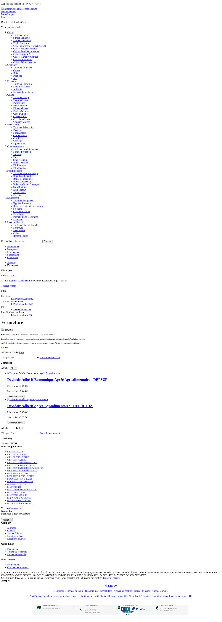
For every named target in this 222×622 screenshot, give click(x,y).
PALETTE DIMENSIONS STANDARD (22, 490)
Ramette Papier (20, 236)
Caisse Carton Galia (22, 59)
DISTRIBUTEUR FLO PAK (17, 473)
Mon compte (13, 246)
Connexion (12, 257)
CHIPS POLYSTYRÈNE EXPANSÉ (20, 465)
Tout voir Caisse (21, 35)
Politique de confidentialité (93, 596)
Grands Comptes (160, 591)
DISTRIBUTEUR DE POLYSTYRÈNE (22, 471)
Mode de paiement (55, 596)
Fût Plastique (19, 165)
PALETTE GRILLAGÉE (16, 492)
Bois (15, 73)
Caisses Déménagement (24, 62)
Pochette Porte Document (25, 217)
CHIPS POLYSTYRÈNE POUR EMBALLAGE (25, 468)
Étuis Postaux (19, 189)
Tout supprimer (8, 285)
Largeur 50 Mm (22, 315)
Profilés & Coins (21, 111)
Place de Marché (15, 222)
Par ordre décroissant (50, 357)
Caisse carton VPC (22, 54)
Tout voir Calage (21, 97)
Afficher (5, 368)
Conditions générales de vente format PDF (172, 596)
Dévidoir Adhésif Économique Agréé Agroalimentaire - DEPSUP (57, 380)
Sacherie (17, 154)
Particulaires (19, 103)
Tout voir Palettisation (23, 127)
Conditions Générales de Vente (68, 591)
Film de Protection (22, 151)
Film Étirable (19, 132)
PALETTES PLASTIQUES (17, 495)
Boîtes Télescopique (23, 179)
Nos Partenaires (37, 596)
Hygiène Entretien (22, 203)
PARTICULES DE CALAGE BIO (19, 503)
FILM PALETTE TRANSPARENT (20, 482)
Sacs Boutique (20, 187)
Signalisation (19, 143)
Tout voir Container (22, 67)
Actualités (145, 596)
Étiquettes (18, 219)
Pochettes (17, 195)
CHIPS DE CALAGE (15, 452)
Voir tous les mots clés (11, 508)
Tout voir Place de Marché (26, 225)
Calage (10, 94)
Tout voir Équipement (23, 200)
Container (12, 65)
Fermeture (12, 81)
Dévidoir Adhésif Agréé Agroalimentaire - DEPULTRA (50, 406)
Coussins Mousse (21, 122)
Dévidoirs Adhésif (22, 86)
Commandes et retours (18, 567)
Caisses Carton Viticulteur (25, 56)
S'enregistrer (13, 254)
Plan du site (12, 549)
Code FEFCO (111, 586)
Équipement (13, 198)
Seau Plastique (20, 160)
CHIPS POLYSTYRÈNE (16, 460)
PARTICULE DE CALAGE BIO (19, 501)
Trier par (5, 357)
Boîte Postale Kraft (22, 176)
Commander (13, 252)
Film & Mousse (20, 108)
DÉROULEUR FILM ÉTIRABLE (19, 479)
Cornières (18, 138)
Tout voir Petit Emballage (25, 173)
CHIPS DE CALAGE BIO (17, 454)
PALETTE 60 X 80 (14, 487)
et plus (22, 309)
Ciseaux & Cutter (21, 211)
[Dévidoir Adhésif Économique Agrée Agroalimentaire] (34, 373)
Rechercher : (7, 241)
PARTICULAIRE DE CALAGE (19, 498)
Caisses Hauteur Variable (25, 48)
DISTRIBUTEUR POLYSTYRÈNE (20, 476)
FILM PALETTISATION (16, 484)
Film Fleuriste (19, 168)
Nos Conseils (72, 596)
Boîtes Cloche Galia (22, 181)
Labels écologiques (16, 538)
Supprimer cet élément (18, 280)
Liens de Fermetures (23, 92)
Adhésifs (17, 89)
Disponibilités (91, 591)
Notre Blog (134, 596)
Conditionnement (15, 146)
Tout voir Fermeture (22, 84)
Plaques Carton (20, 100)
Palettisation (13, 124)
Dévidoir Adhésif (23, 304)
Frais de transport (142, 591)
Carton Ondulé (20, 113)
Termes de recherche (17, 551)
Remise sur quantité (117, 596)
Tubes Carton (19, 192)
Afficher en (6, 352)
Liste (21, 352)
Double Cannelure (22, 40)
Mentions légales (15, 536)
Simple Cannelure (21, 37)
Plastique (17, 75)
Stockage (17, 208)
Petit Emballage (14, 170)
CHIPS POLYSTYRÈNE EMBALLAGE (22, 463)
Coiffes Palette (20, 135)
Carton (16, 70)
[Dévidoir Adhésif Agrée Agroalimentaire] (27, 399)
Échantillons (106, 591)
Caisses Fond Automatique (26, 51)
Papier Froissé (20, 105)
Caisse (10, 32)
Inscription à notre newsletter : (15, 513)
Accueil (11, 262)
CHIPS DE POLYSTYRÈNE (18, 457)
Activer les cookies (123, 591)
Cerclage (17, 141)
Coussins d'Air (20, 116)
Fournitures (18, 214)
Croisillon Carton (21, 119)
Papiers (16, 157)
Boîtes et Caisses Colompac (26, 184)
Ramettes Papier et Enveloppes (28, 206)
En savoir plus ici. (111, 578)
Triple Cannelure (21, 43)
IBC (15, 78)
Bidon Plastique (20, 162)
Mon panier (12, 249)
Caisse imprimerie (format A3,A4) (29, 46)
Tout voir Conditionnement (26, 149)
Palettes (17, 130)
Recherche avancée (16, 554)
